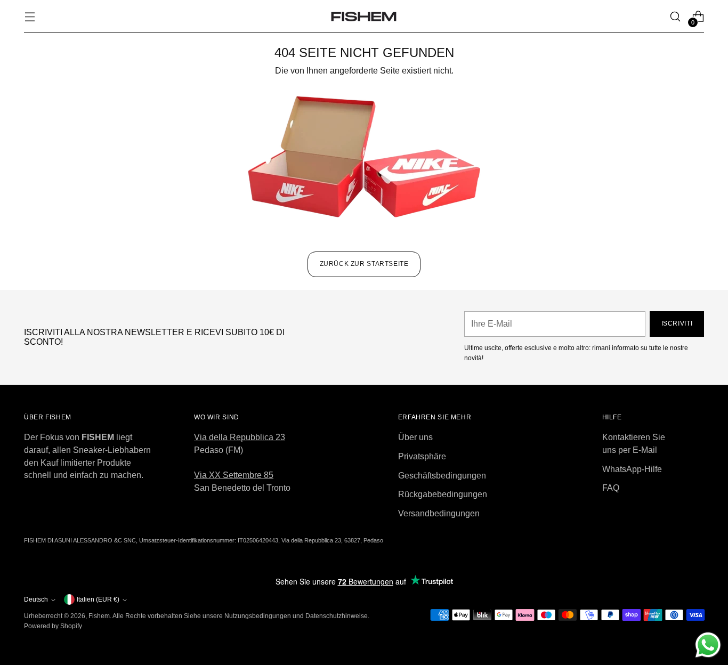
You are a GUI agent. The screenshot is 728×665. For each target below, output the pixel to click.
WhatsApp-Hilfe (632, 469)
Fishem (99, 616)
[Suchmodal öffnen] (675, 17)
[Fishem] (364, 16)
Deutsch (36, 599)
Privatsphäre (422, 456)
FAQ (610, 487)
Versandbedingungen (439, 513)
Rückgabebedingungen (442, 494)
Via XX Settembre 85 (233, 475)
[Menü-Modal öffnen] (30, 17)
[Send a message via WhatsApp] (708, 645)
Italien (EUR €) (98, 599)
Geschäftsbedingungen (442, 475)
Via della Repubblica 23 (239, 437)
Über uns (415, 437)
